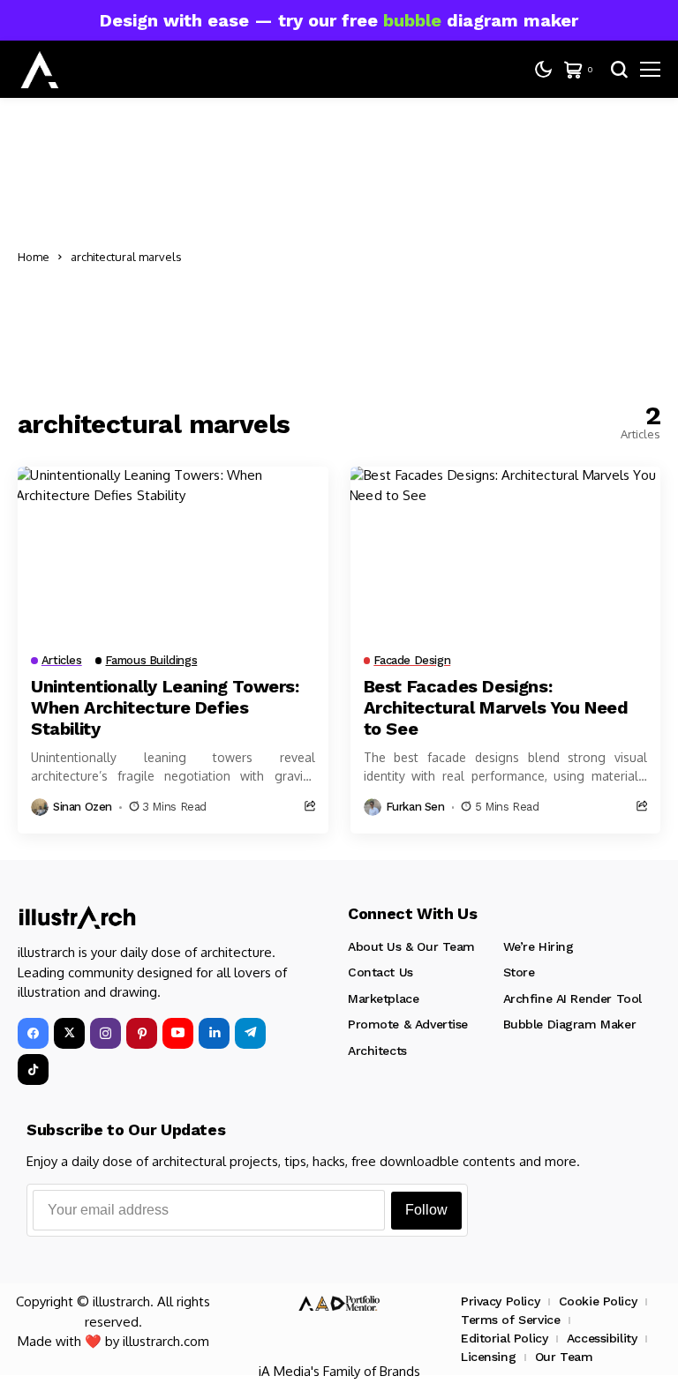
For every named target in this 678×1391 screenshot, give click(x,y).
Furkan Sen (415, 806)
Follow (426, 1209)
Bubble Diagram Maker (570, 1024)
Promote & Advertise (408, 1024)
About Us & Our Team (411, 946)
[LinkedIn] (214, 1033)
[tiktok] (33, 1069)
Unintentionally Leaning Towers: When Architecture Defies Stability (165, 707)
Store (519, 972)
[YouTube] (177, 1033)
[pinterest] (141, 1033)
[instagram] (105, 1033)
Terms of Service (510, 1319)
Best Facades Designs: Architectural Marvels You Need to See (496, 707)
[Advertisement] (428, 256)
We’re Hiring (538, 946)
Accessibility (602, 1338)
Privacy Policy (500, 1301)
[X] (69, 1033)
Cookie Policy (598, 1301)
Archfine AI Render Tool (572, 998)
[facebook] (33, 1033)
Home (33, 257)
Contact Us (380, 972)
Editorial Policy (504, 1338)
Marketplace (383, 998)
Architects (377, 1050)
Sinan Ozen (82, 806)
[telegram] (250, 1033)
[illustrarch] (40, 70)
